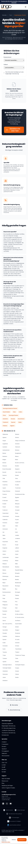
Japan (4, 538)
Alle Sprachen (5, 755)
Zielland (6, 64)
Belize (16, 459)
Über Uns (4, 762)
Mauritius (17, 566)
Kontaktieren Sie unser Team (15, 130)
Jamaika (17, 535)
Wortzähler (15, 705)
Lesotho (17, 551)
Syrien (4, 649)
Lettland (17, 548)
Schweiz (17, 645)
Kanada (13, 418)
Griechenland (6, 516)
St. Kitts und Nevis (19, 614)
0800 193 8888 (6, 778)
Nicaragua (17, 585)
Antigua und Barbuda (20, 440)
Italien (20, 422)
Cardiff (3, 767)
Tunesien (5, 658)
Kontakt (4, 771)
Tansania (5, 652)
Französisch (5, 744)
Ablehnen (14, 839)
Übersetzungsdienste (7, 723)
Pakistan (5, 425)
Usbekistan (5, 671)
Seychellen (5, 630)
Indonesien (5, 529)
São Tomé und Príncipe (8, 623)
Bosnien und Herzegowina (20, 462)
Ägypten (12, 425)
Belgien (4, 459)
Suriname (17, 642)
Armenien (17, 443)
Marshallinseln (6, 566)
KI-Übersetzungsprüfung (8, 728)
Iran (16, 529)
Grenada (17, 516)
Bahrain (4, 453)
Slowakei (5, 633)
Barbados (5, 456)
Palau (4, 598)
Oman (4, 595)
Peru (16, 601)
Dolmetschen (5, 735)
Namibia (17, 579)
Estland (16, 500)
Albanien (17, 434)
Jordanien (17, 538)
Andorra (17, 437)
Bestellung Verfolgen (7, 785)
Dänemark (17, 491)
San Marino (17, 620)
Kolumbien (5, 481)
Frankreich (5, 422)
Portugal (4, 608)
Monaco (4, 573)
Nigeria (4, 589)
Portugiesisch (5, 751)
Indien (20, 411)
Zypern (4, 488)
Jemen (4, 677)
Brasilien (17, 465)
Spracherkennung (15, 710)
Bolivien (4, 462)
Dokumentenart (7, 57)
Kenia (16, 541)
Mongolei (17, 573)
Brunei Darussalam (7, 469)
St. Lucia (4, 617)
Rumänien (5, 611)
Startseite (4, 15)
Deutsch (4, 746)
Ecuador (4, 497)
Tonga (4, 655)
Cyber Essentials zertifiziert (15, 825)
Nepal (4, 582)
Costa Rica (5, 484)
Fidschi (4, 506)
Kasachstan (5, 541)
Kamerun (5, 475)
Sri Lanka (17, 639)
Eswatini (4, 503)
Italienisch (4, 753)
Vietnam (17, 674)
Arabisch (4, 742)
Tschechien (18, 488)
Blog (3, 783)
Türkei (16, 658)
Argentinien (5, 443)
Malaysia (5, 563)
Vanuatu (17, 671)
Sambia (17, 677)
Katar (14, 411)
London (4, 765)
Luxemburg (5, 560)
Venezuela (5, 674)
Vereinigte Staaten (13, 415)
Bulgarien (17, 469)
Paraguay (5, 601)
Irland (16, 532)
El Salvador (5, 500)
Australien (5, 418)
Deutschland (21, 418)
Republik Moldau (19, 570)
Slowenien (17, 633)
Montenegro (5, 576)
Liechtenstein (6, 557)
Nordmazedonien (7, 592)
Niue (16, 589)
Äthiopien (17, 503)
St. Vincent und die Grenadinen (20, 617)
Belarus (17, 456)
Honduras (5, 522)
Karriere (4, 769)
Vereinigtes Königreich (20, 664)
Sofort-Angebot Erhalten (8, 788)
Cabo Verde (18, 472)
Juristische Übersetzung (8, 730)
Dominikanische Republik (20, 494)
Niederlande (18, 582)
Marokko (17, 576)
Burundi (4, 472)
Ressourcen (5, 781)
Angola (4, 440)
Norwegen (17, 592)
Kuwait (16, 544)
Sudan (4, 642)
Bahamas (17, 450)
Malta (16, 563)
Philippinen (5, 604)
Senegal (4, 626)
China (4, 415)
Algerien (4, 437)
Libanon (4, 551)
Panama (17, 598)
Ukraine (17, 661)
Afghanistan (5, 434)
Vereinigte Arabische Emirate (10, 408)
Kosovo (4, 544)
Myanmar (5, 579)
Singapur (17, 630)
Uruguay (17, 667)
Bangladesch (18, 453)
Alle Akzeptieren (22, 839)
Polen (16, 604)
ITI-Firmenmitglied (15, 817)
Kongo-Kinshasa (6, 491)
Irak (3, 532)
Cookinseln (17, 481)
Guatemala (5, 519)
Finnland (17, 506)
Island (4, 525)
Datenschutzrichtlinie (6, 842)
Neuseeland (5, 585)
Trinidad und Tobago (20, 655)
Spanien (13, 422)
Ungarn (17, 522)
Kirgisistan (5, 548)
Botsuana (5, 465)
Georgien (17, 510)
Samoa (4, 620)
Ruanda (4, 614)
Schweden (5, 645)
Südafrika (5, 636)
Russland (17, 611)
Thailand (17, 652)
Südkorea (17, 636)
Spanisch (4, 749)
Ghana (16, 513)
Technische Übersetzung (8, 732)
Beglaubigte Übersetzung (8, 726)
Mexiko (4, 570)
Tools (10, 15)
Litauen (16, 557)
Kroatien (17, 484)
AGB (13, 831)
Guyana (17, 519)
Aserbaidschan (6, 450)
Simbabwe (5, 680)
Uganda (4, 661)
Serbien (17, 626)
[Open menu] (25, 7)
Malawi (16, 560)
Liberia (4, 554)
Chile (4, 478)
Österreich (17, 447)
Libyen (16, 554)
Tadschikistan (18, 649)
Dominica (5, 494)
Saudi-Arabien (6, 411)
